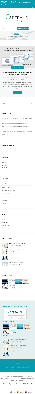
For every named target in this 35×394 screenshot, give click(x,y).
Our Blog (18, 367)
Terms (12, 367)
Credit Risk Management (8, 190)
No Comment (17, 79)
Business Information (14, 77)
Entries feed (5, 222)
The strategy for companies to (17, 243)
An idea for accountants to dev (17, 249)
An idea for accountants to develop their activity (15, 123)
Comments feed (6, 225)
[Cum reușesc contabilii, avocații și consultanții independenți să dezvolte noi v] (25, 281)
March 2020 (5, 168)
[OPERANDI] (17, 17)
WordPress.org (6, 228)
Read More (17, 92)
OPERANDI (9, 79)
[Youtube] (5, 4)
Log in (3, 219)
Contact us (26, 367)
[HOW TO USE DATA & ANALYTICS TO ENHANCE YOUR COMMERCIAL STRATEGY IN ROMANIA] (5, 281)
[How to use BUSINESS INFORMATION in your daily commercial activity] (18, 281)
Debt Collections (6, 197)
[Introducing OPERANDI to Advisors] (12, 286)
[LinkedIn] (18, 364)
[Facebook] (1, 4)
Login (32, 7)
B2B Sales (7, 77)
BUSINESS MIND (27, 384)
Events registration (17, 369)
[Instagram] (16, 364)
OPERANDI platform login (23, 28)
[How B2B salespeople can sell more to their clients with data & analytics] (17, 47)
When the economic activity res (17, 256)
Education (29, 77)
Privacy (6, 367)
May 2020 (4, 162)
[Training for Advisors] (5, 286)
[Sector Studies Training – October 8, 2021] (12, 281)
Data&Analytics (23, 77)
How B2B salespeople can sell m (17, 262)
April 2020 (4, 165)
